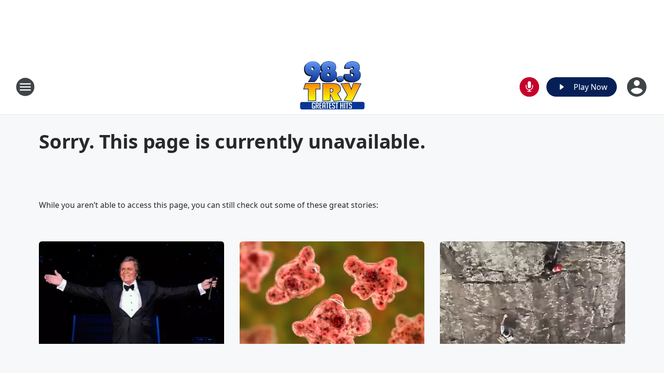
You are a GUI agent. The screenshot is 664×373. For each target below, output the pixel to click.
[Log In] (637, 87)
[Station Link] (332, 86)
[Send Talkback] (529, 87)
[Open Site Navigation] (25, 87)
